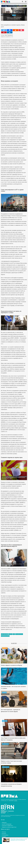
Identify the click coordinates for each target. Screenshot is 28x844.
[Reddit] (15, 30)
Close (27, 838)
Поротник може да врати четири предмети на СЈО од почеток (18, 839)
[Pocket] (21, 30)
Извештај (14, 15)
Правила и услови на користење (9, 827)
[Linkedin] (9, 32)
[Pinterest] (4, 32)
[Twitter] (4, 30)
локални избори (19, 634)
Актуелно (4, 833)
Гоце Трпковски (9, 35)
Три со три (4, 720)
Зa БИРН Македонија (6, 824)
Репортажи (4, 648)
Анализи (4, 669)
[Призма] (6, 1)
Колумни (4, 836)
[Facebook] (9, 30)
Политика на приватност (7, 825)
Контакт (15, 800)
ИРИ (13, 634)
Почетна (4, 832)
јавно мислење (4, 634)
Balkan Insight (5, 767)
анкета (10, 634)
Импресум (4, 822)
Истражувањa (5, 743)
